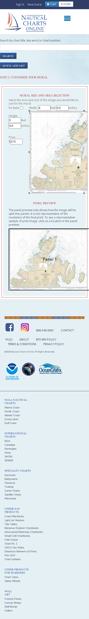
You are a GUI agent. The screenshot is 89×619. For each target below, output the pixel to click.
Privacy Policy (53, 344)
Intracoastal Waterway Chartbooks (24, 532)
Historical (10, 482)
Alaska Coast (12, 407)
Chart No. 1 (11, 543)
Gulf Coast (10, 423)
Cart (53, 4)
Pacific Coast (12, 411)
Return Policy (46, 339)
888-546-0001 (45, 330)
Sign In (20, 4)
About (24, 339)
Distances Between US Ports (21, 551)
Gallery (9, 610)
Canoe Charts (12, 490)
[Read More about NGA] (28, 369)
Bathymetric (11, 479)
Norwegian (10, 448)
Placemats (10, 498)
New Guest (35, 4)
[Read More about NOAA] (12, 371)
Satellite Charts (13, 494)
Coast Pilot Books (14, 516)
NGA (7, 441)
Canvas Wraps (13, 602)
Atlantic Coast (12, 415)
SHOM (8, 456)
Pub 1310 (10, 555)
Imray (8, 452)
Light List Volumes (14, 520)
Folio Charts (11, 539)
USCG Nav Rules (14, 547)
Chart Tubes (11, 577)
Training (9, 486)
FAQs (8, 339)
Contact (67, 330)
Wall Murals (11, 606)
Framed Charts (13, 598)
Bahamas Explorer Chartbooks (22, 528)
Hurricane (10, 475)
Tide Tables (11, 524)
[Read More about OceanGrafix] (50, 369)
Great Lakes (11, 419)
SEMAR (9, 460)
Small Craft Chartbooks (17, 535)
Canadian (10, 444)
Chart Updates (13, 559)
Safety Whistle (12, 581)
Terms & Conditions (22, 344)
